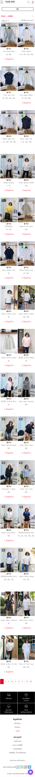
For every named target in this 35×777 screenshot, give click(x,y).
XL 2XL (26, 273)
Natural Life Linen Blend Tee (26, 226)
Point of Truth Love (26, 664)
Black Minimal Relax (8, 445)
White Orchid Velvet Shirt (8, 357)
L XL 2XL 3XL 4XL (26, 54)
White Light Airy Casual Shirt (9, 138)
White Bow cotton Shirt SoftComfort (26, 620)
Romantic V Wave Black (8, 489)
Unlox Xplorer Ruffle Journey (26, 182)
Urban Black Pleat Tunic (26, 445)
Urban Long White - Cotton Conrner (8, 532)
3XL (26, 185)
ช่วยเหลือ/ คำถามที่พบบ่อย (17, 752)
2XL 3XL (26, 579)
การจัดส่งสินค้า (17, 748)
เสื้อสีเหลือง (9, 226)
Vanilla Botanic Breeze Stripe (8, 182)
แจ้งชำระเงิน (17, 741)
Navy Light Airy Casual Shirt (26, 138)
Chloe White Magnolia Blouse (26, 51)
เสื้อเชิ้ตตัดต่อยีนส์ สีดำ (26, 532)
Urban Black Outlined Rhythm (9, 620)
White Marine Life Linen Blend (26, 270)
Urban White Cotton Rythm (26, 313)
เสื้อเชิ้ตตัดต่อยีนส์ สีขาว (9, 576)
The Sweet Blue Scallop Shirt (9, 51)
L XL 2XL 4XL (26, 141)
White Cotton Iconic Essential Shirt (8, 313)
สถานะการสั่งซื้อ (17, 745)
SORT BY (5, 20)
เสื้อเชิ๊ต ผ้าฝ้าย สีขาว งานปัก (8, 401)
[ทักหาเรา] (30, 772)
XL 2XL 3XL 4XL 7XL (26, 535)
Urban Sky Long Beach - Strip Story (26, 489)
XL (9, 273)
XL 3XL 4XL (26, 98)
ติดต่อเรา (17, 727)
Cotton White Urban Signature (26, 576)
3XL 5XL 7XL (9, 579)
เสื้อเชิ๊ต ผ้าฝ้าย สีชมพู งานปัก (26, 357)
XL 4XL (9, 54)
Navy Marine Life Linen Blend (8, 270)
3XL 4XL (26, 316)
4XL (26, 229)
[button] (17, 16)
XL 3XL (9, 229)
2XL (26, 623)
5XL (9, 448)
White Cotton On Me (9, 664)
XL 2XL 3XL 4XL (9, 98)
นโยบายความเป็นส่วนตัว (17, 760)
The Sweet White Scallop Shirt (26, 95)
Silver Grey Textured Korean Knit (26, 401)
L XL (9, 185)
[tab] (17, 16)
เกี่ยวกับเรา (17, 723)
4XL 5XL (26, 667)
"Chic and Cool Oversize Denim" (9, 95)
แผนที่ (17, 731)
